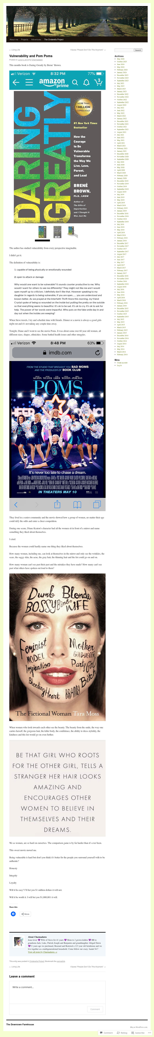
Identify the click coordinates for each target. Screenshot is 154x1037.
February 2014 (122, 354)
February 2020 (122, 175)
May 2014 (120, 349)
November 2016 (123, 278)
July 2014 (120, 346)
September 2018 (123, 221)
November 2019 (123, 183)
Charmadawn (37, 59)
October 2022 (122, 99)
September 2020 (123, 159)
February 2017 (122, 270)
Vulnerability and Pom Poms (30, 55)
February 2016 (122, 303)
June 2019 (120, 197)
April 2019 (121, 202)
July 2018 (120, 224)
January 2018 (122, 240)
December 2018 (122, 213)
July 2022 (120, 107)
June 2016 (120, 292)
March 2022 (121, 116)
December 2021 (122, 121)
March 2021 (121, 145)
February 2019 (122, 208)
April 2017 (121, 265)
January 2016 (122, 305)
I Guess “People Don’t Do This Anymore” (88, 49)
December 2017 (122, 243)
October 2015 (122, 314)
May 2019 (120, 200)
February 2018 (122, 238)
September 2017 (123, 251)
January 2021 (122, 151)
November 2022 (123, 97)
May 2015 (120, 322)
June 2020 (120, 164)
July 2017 (120, 257)
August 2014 (121, 343)
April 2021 (121, 143)
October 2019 (122, 186)
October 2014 (122, 341)
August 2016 (121, 286)
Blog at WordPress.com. (139, 1027)
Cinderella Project (36, 961)
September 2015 (123, 316)
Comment (95, 1009)
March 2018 (121, 235)
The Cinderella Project (53, 39)
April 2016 (121, 297)
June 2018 (120, 227)
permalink (61, 961)
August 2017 (121, 254)
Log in (119, 365)
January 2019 (122, 210)
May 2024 (120, 67)
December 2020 (122, 153)
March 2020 (121, 172)
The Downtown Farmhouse (20, 1024)
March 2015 (121, 327)
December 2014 (122, 335)
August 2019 (121, 191)
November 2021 (123, 124)
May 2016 (120, 295)
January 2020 (122, 178)
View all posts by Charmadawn (42, 952)
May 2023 (120, 86)
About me (14, 39)
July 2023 (120, 83)
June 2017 (120, 259)
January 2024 (122, 72)
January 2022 (122, 118)
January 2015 (122, 333)
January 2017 (122, 273)
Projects (24, 39)
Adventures (36, 39)
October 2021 (122, 126)
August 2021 (121, 132)
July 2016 (120, 289)
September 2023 (123, 80)
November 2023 (123, 78)
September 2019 (123, 189)
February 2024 (122, 69)
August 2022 (121, 105)
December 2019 (122, 181)
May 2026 (120, 59)
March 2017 (121, 267)
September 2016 (123, 284)
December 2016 (122, 276)
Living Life (14, 49)
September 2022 (123, 102)
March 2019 (121, 205)
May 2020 (120, 167)
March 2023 (121, 88)
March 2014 (121, 351)
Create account (122, 362)
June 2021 (120, 137)
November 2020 (123, 156)
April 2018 (121, 232)
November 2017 (123, 246)
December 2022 (122, 94)
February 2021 (122, 148)
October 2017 (122, 248)
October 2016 (122, 281)
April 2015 (121, 324)
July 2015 (120, 319)
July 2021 (120, 135)
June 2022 (120, 110)
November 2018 (123, 216)
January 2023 (122, 91)
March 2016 (121, 300)
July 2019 (120, 194)
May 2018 (120, 229)
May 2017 (120, 262)
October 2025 (122, 61)
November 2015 (123, 311)
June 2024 (120, 64)
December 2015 (122, 308)
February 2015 (122, 330)
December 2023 (122, 75)
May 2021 (120, 140)
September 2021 (123, 129)
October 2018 (122, 219)
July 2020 (120, 162)
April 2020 (121, 170)
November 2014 (123, 338)
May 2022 (120, 113)
